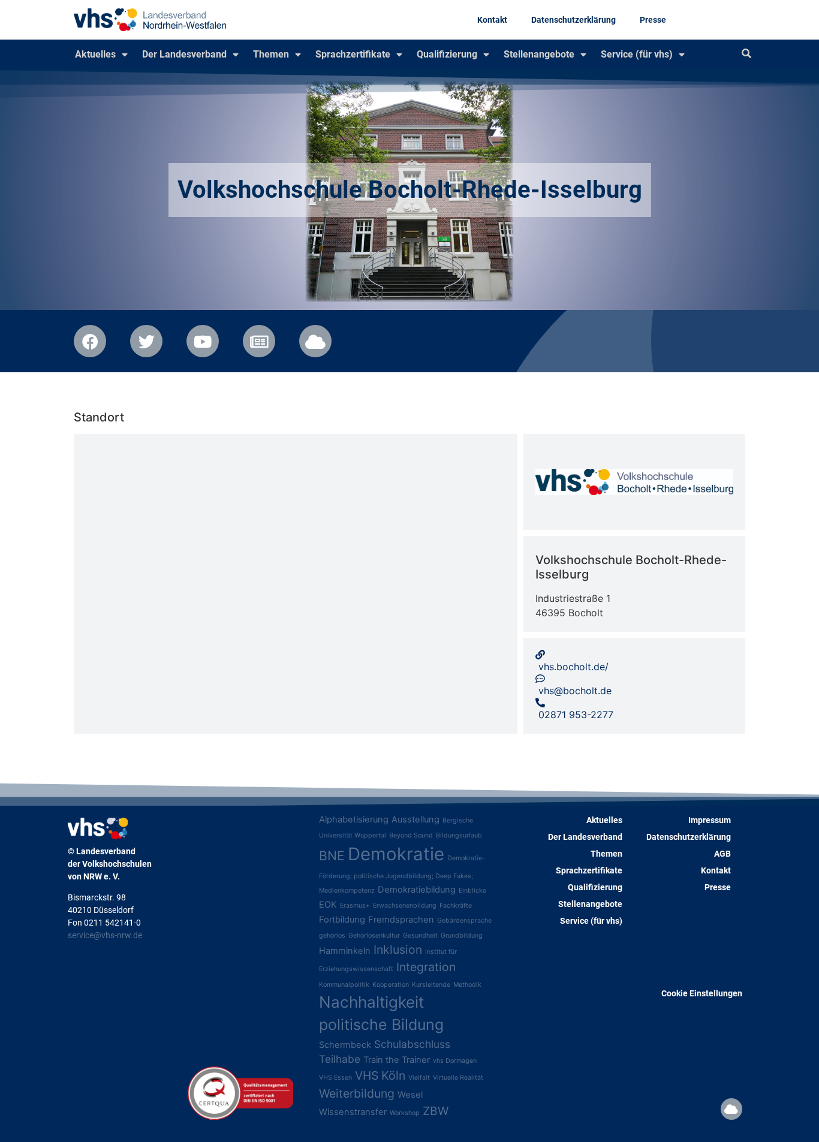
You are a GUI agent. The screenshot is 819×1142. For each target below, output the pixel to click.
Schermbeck (345, 1044)
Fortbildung (342, 919)
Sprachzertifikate (352, 54)
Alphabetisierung (354, 819)
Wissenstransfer (353, 1112)
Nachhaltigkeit (371, 1002)
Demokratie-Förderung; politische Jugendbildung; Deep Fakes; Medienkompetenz (402, 874)
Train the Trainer (396, 1059)
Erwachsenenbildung (404, 905)
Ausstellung (415, 819)
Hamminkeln (345, 950)
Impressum (709, 820)
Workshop (405, 1113)
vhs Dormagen (455, 1061)
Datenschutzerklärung (573, 20)
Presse (653, 20)
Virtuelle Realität (458, 1077)
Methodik (467, 985)
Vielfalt (419, 1077)
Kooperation (390, 985)
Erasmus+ (355, 905)
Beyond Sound (411, 835)
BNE (332, 855)
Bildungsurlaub (459, 835)
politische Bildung (381, 1024)
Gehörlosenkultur (374, 935)
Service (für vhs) (637, 54)
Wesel (410, 1094)
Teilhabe (339, 1059)
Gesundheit (420, 935)
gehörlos (332, 935)
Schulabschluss (412, 1044)
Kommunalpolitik (344, 985)
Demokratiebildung (417, 889)
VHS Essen (335, 1077)
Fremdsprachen (401, 919)
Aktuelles (95, 54)
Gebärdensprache (464, 920)
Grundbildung (462, 935)
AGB (722, 853)
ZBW (435, 1111)
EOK (328, 904)
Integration (426, 967)
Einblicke (472, 890)
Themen (271, 54)
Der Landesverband (184, 54)
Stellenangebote (539, 54)
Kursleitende (431, 985)
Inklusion (398, 949)
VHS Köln (380, 1075)
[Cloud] (731, 1109)
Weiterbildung (357, 1093)
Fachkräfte (455, 905)
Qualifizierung (447, 54)
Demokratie (396, 853)
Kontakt (492, 20)
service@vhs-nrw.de (105, 935)
